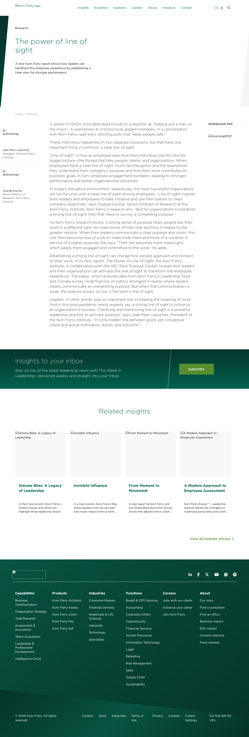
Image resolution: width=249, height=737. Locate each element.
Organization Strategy (31, 611)
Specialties (96, 639)
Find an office (210, 614)
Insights (83, 7)
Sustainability (135, 684)
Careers (137, 7)
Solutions (119, 7)
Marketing (133, 656)
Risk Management (138, 663)
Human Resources (139, 635)
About (152, 7)
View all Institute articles (210, 539)
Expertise (101, 7)
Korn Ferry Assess (65, 607)
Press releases (210, 642)
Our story (206, 600)
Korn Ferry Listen (64, 614)
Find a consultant (212, 607)
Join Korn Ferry (174, 614)
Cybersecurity (136, 621)
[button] (222, 7)
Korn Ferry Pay (63, 621)
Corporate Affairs (138, 614)
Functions (134, 593)
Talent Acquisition (28, 636)
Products (59, 593)
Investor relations (212, 635)
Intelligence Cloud (28, 658)
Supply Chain (135, 677)
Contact (186, 7)
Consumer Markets (102, 600)
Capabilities (24, 593)
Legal (130, 649)
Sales (129, 670)
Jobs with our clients (177, 600)
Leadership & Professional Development (24, 647)
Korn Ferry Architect (66, 600)
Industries (97, 593)
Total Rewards (25, 618)
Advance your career (177, 607)
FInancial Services (138, 628)
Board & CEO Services (142, 600)
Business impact (211, 621)
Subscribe (196, 369)
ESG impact (208, 628)
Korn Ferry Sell (62, 628)
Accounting (134, 607)
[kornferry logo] (31, 8)
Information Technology (143, 642)
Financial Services (101, 607)
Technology (97, 632)
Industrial (95, 625)
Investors (168, 7)
